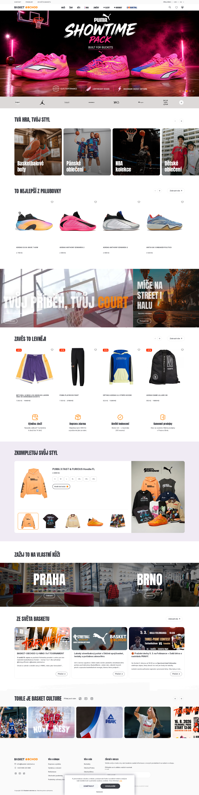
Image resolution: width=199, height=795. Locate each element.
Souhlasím (110, 786)
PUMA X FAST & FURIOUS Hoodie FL (73, 469)
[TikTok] (80, 698)
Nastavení (99, 791)
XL (73, 479)
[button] (180, 91)
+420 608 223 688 (24, 768)
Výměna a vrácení (54, 768)
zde (120, 781)
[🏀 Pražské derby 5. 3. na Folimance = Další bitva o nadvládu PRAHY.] (156, 638)
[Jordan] (50, 102)
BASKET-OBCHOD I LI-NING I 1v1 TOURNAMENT (40, 653)
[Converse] (99, 102)
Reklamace (52, 772)
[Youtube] (85, 698)
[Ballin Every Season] (173, 102)
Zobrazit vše (175, 191)
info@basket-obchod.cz (26, 764)
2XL (79, 479)
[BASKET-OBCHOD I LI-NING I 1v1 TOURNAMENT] (42, 638)
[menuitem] (63, 7)
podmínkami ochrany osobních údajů (137, 786)
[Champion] (149, 102)
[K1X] (124, 102)
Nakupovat (10, 321)
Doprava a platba (54, 764)
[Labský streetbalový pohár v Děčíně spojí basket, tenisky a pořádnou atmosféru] (99, 638)
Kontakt (17, 2)
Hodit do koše (59, 486)
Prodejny (29, 2)
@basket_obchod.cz (37, 662)
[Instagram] (91, 698)
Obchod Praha (89, 768)
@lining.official (22, 662)
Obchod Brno (88, 772)
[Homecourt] (25, 102)
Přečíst (61, 674)
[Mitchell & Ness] (75, 102)
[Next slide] (181, 102)
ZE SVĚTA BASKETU (44, 2)
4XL (93, 479)
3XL (86, 479)
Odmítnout (88, 786)
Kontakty (87, 764)
